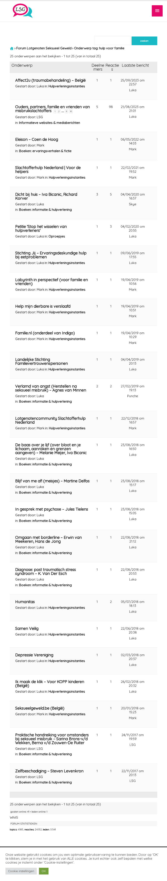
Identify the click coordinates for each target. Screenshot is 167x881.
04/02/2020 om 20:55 (133, 228)
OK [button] (44, 871)
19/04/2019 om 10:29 (132, 335)
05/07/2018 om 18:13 (132, 604)
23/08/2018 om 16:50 (133, 447)
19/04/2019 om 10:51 (132, 308)
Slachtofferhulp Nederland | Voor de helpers (48, 169)
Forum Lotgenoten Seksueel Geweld (44, 48)
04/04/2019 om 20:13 (133, 361)
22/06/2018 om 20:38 (132, 630)
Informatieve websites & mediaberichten (49, 123)
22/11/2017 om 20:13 (133, 773)
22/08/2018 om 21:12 (133, 539)
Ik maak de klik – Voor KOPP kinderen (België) (49, 683)
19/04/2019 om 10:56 (132, 282)
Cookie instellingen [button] (21, 871)
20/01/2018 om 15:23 (132, 710)
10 (71, 111)
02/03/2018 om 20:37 (133, 657)
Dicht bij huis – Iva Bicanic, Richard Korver (46, 196)
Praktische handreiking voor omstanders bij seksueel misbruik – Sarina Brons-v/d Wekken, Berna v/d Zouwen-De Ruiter (52, 738)
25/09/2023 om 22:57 (133, 82)
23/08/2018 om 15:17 (133, 483)
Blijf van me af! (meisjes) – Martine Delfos (52, 480)
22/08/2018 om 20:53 (133, 571)
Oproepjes (56, 236)
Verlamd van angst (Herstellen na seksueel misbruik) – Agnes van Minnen (50, 388)
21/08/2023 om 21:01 (132, 109)
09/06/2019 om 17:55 (133, 255)
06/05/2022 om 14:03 (133, 141)
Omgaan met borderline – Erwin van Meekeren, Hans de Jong (48, 539)
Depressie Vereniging (34, 654)
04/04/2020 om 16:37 (133, 196)
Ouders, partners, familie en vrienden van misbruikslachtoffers (52, 108)
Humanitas (25, 601)
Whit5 (14, 817)
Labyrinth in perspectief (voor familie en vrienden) (51, 281)
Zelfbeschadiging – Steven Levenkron (49, 770)
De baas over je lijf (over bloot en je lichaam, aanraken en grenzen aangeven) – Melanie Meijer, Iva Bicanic (51, 448)
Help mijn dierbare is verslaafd (42, 306)
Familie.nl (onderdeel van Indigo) (45, 332)
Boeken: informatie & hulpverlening (45, 209)
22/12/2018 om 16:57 (132, 420)
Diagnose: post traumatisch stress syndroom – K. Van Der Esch (45, 571)
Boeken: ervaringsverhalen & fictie (45, 151)
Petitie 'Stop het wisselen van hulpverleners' (41, 228)
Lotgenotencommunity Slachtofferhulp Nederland (50, 420)
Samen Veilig (26, 628)
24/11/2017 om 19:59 (133, 737)
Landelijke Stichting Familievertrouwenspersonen (41, 361)
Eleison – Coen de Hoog (36, 139)
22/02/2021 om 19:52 (132, 170)
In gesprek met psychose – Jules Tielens (51, 509)
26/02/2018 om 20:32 (132, 684)
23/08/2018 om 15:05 (133, 511)
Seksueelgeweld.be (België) (39, 708)
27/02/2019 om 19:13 (132, 388)
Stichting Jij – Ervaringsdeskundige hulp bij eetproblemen (51, 255)
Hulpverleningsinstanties (66, 86)
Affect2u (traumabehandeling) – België (50, 80)
